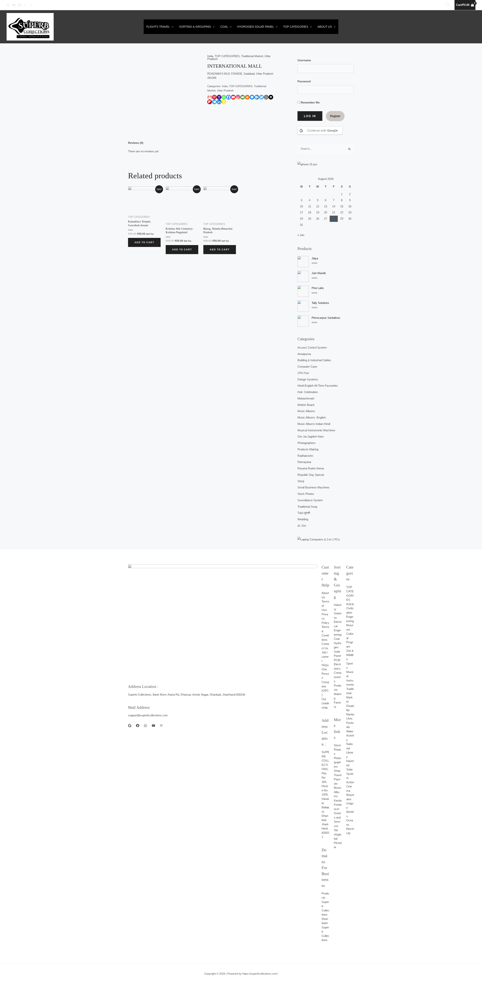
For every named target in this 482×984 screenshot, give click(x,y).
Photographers (306, 442)
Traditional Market (252, 56)
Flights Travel (158, 26)
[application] (171, 26)
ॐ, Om (301, 525)
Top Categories (295, 26)
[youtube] (153, 725)
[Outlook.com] (256, 97)
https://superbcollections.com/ (260, 973)
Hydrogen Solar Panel (255, 26)
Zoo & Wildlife (350, 655)
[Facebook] (19, 5)
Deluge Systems (307, 379)
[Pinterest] (214, 97)
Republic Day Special (310, 474)
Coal (224, 26)
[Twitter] (261, 97)
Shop (337, 770)
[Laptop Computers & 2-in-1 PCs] (325, 539)
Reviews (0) (135, 142)
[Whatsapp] (223, 97)
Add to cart (144, 242)
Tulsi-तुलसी (303, 512)
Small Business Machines (313, 487)
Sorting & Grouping (195, 26)
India (210, 56)
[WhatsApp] (25, 5)
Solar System (349, 773)
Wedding (302, 519)
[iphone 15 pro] (325, 164)
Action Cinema (350, 786)
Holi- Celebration (307, 392)
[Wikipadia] (31, 5)
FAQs (325, 665)
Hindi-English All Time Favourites (317, 385)
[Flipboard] (209, 102)
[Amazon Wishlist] (223, 102)
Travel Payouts (337, 779)
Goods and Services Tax (337, 822)
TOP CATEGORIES (227, 56)
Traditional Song (307, 506)
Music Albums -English (311, 417)
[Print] (247, 97)
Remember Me (310, 102)
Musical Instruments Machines (316, 430)
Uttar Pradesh (225, 90)
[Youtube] (233, 97)
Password (304, 81)
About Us (324, 26)
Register (335, 116)
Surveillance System (310, 500)
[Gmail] (209, 97)
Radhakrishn (305, 455)
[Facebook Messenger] (252, 97)
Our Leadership (325, 703)
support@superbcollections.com (148, 715)
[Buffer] (270, 97)
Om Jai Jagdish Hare (310, 436)
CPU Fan (303, 373)
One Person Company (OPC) (325, 682)
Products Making (307, 449)
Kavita (338, 800)
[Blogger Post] (266, 97)
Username (304, 60)
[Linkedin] (219, 102)
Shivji (300, 481)
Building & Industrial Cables (314, 360)
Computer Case (307, 366)
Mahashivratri (305, 398)
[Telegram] (214, 102)
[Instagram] (238, 97)
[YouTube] (14, 5)
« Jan (300, 235)
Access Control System (312, 347)
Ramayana (304, 462)
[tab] (135, 143)
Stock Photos (305, 493)
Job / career (325, 656)
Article (350, 604)
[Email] (242, 97)
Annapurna (304, 354)
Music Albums (306, 411)
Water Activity (350, 735)
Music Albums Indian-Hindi (313, 423)
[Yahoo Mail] (219, 97)
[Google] (8, 5)
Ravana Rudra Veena (310, 468)
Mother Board (305, 404)
